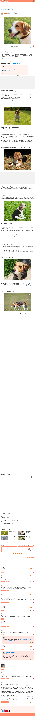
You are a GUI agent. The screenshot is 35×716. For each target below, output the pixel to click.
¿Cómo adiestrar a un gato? (15, 63)
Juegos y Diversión (28, 477)
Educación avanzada (11, 477)
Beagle (30, 47)
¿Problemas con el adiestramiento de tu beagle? (11, 73)
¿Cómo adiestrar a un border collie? (29, 537)
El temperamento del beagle (7, 68)
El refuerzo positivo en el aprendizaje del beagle (11, 69)
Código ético (15, 715)
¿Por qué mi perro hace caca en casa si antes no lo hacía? (10, 520)
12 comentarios (15, 13)
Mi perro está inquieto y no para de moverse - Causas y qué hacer (12, 519)
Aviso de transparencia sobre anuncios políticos (7, 715)
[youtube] (6, 711)
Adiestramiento (6, 9)
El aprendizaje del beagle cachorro (8, 70)
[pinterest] (8, 711)
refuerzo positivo (24, 289)
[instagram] (4, 711)
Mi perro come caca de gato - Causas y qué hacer (9, 522)
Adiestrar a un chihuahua (28, 532)
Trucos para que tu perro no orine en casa (8, 526)
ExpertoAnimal (2, 9)
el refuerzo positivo (4, 131)
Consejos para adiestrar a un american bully (13, 537)
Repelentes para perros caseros (6, 517)
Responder (2, 572)
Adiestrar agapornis (12, 531)
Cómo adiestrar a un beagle (7, 72)
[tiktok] (9, 711)
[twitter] (2, 711)
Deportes (5, 477)
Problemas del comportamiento (19, 477)
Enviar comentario (30, 557)
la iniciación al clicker (14, 139)
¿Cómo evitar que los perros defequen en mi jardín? (9, 516)
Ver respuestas (3, 581)
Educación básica (11, 9)
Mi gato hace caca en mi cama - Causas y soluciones (10, 525)
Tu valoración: (11, 555)
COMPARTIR (30, 1)
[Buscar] (33, 1)
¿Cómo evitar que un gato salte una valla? (8, 523)
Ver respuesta (3, 590)
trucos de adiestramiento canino (11, 285)
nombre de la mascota (28, 226)
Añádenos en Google (15, 46)
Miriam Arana (5, 15)
